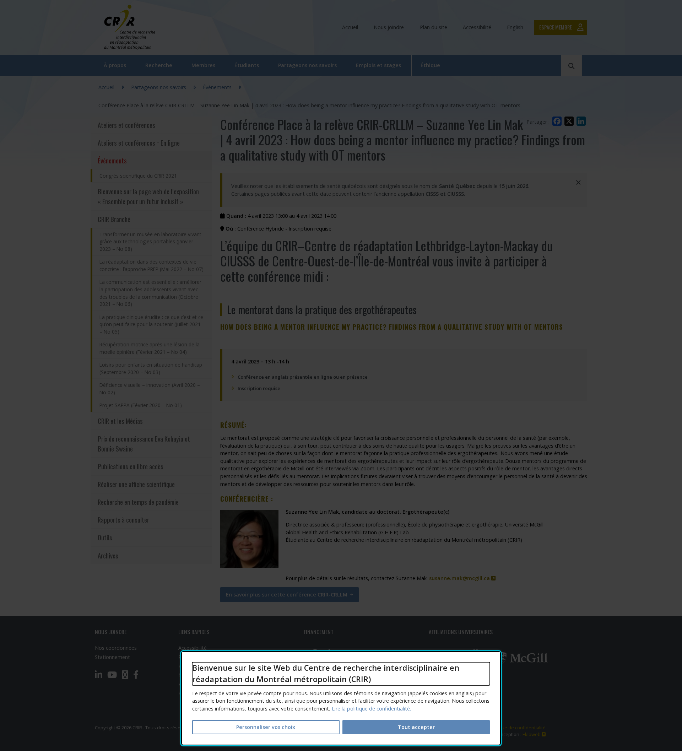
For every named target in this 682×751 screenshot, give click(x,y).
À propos (115, 65)
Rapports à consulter (123, 519)
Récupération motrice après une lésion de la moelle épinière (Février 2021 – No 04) (149, 348)
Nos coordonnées (116, 647)
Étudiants (246, 65)
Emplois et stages (378, 65)
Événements (217, 87)
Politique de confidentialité (517, 727)
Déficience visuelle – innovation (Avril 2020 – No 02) (149, 389)
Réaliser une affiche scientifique (136, 484)
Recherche (158, 65)
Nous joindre (389, 27)
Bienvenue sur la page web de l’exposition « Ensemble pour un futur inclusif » (148, 196)
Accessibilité (477, 27)
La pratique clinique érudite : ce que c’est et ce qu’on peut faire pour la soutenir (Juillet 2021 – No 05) (151, 324)
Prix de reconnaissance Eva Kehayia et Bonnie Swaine (144, 443)
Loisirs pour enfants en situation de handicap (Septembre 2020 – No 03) (150, 368)
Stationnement (112, 657)
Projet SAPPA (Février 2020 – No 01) (140, 405)
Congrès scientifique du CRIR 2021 (138, 175)
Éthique (430, 65)
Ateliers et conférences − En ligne (139, 142)
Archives (108, 555)
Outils (105, 537)
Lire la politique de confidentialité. (371, 708)
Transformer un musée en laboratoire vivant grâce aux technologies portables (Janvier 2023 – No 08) (150, 241)
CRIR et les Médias (120, 421)
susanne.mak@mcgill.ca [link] (462, 578)
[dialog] (341, 698)
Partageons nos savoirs (307, 65)
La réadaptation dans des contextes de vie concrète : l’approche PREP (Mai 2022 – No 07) (151, 265)
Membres (203, 65)
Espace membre (555, 27)
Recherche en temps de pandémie (138, 502)
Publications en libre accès (130, 466)
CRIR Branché (114, 219)
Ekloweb (534, 734)
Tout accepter (416, 727)
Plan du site (433, 27)
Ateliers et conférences (126, 125)
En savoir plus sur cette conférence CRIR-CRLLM (286, 594)
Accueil (350, 27)
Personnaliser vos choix (265, 727)
